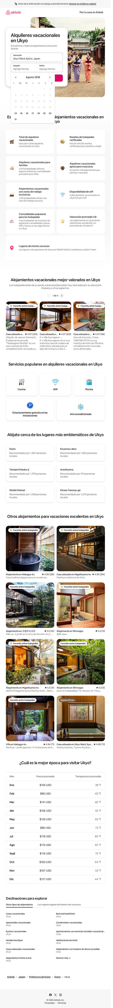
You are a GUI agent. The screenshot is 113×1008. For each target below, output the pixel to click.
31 (16, 119)
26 (27, 113)
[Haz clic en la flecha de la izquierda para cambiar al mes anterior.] (16, 77)
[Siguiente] (61, 295)
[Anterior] (49, 295)
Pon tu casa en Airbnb (91, 12)
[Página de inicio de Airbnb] (13, 12)
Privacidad (50, 1003)
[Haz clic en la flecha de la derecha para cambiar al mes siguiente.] (50, 77)
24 (15, 113)
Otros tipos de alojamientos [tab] (19, 904)
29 (44, 113)
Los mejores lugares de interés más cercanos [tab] (59, 904)
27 (33, 113)
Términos (61, 1003)
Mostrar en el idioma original (82, 4)
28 (38, 113)
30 (50, 113)
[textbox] (23, 69)
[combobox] (36, 58)
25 (21, 113)
